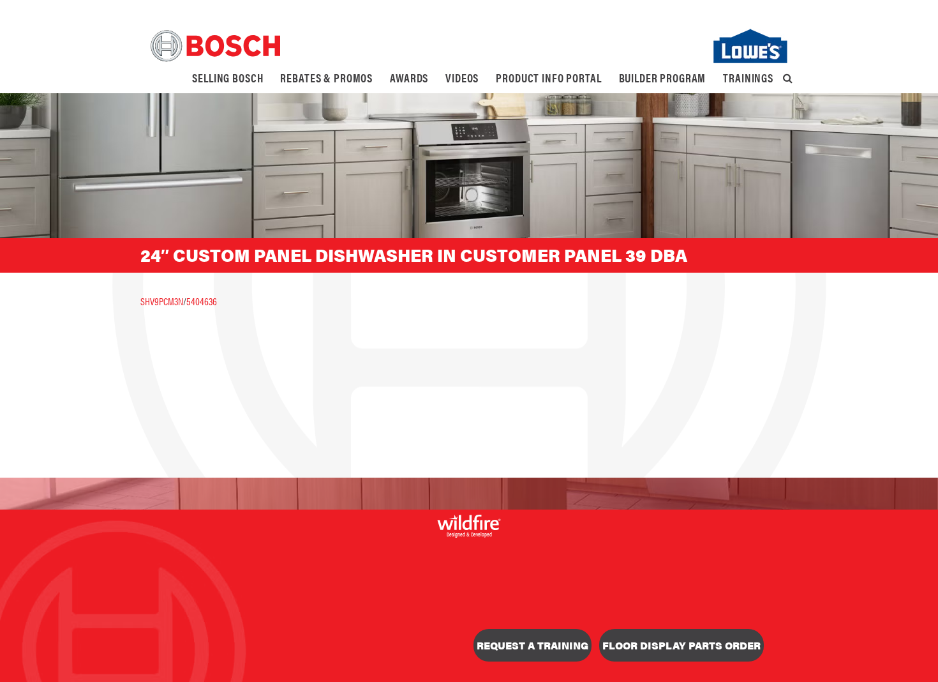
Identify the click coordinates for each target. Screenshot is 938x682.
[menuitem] (227, 78)
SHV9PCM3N (161, 301)
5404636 (201, 301)
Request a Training (532, 645)
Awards (409, 78)
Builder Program (662, 78)
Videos (462, 78)
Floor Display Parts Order (681, 645)
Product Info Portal (548, 78)
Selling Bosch (227, 78)
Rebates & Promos (326, 78)
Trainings (748, 78)
